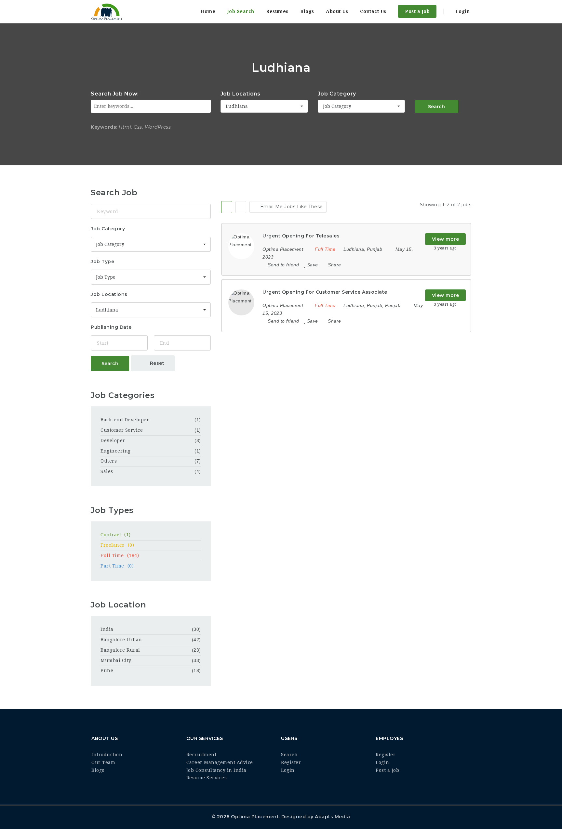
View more (445, 239)
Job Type (102, 261)
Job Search (240, 11)
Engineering (115, 450)
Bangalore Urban (121, 639)
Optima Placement (255, 817)
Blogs (307, 11)
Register (291, 762)
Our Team (103, 762)
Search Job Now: (115, 94)
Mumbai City (115, 660)
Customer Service (121, 430)
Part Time (117, 565)
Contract (115, 534)
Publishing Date (111, 327)
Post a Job (417, 11)
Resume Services (206, 777)
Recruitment (201, 754)
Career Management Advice (219, 762)
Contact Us (373, 11)
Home (207, 11)
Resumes (277, 11)
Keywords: (104, 127)
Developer (112, 440)
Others (108, 461)
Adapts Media (332, 817)
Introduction (106, 754)
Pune (106, 670)
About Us (337, 11)
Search (436, 106)
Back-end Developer (124, 419)
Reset (156, 363)
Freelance (117, 545)
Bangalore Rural (120, 650)
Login (462, 11)
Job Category (337, 94)
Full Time (119, 555)
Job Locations (241, 94)
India (107, 629)
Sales (106, 471)
